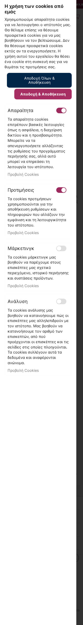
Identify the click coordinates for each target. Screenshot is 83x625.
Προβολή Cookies (23, 174)
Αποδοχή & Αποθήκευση (43, 94)
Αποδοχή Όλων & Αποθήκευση (39, 80)
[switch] (61, 110)
